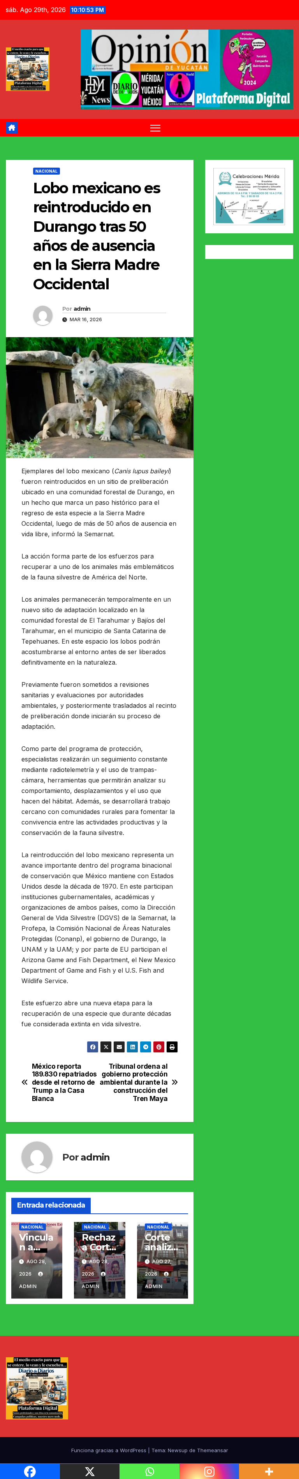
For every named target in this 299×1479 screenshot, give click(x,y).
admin (82, 308)
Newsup (178, 1450)
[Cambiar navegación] (155, 128)
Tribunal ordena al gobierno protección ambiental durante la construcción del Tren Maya (133, 1082)
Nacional (46, 171)
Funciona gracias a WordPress (109, 1450)
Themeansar (212, 1450)
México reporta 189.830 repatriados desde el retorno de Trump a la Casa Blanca (64, 1082)
